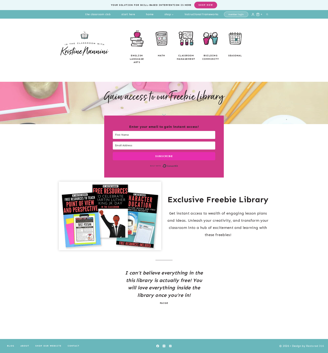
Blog (10, 346)
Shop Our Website (48, 346)
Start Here (128, 14)
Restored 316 (315, 346)
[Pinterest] (170, 346)
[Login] (253, 14)
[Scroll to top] (320, 340)
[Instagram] (164, 346)
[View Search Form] (267, 14)
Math (161, 55)
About (24, 346)
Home (149, 14)
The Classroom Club (98, 14)
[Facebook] (157, 346)
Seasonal (235, 55)
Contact (73, 346)
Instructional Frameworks (201, 14)
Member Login (236, 14)
